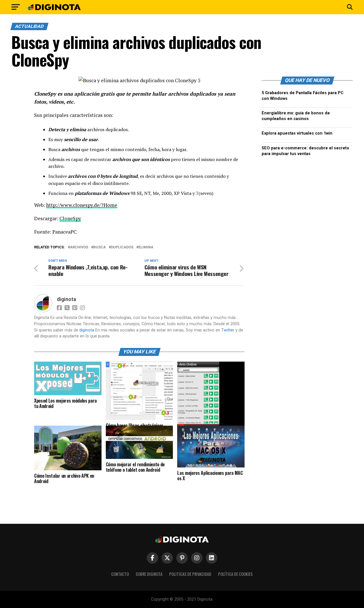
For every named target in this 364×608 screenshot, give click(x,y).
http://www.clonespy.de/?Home (81, 205)
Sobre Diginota (149, 574)
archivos (79, 247)
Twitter (227, 330)
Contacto (120, 574)
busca (99, 247)
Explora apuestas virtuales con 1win (297, 133)
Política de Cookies (235, 574)
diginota (66, 299)
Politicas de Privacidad (190, 574)
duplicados (122, 247)
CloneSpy (70, 218)
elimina (145, 247)
